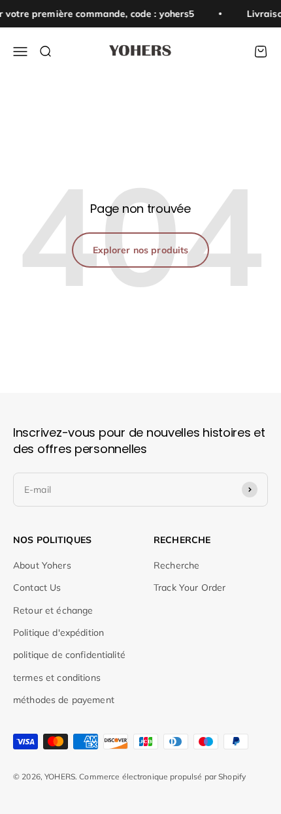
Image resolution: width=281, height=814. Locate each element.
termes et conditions (57, 677)
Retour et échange (53, 610)
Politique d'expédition (58, 632)
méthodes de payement (63, 700)
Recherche (176, 565)
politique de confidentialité (69, 655)
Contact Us (37, 587)
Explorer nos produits (141, 250)
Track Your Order (189, 587)
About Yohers (42, 565)
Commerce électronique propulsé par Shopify (162, 776)
